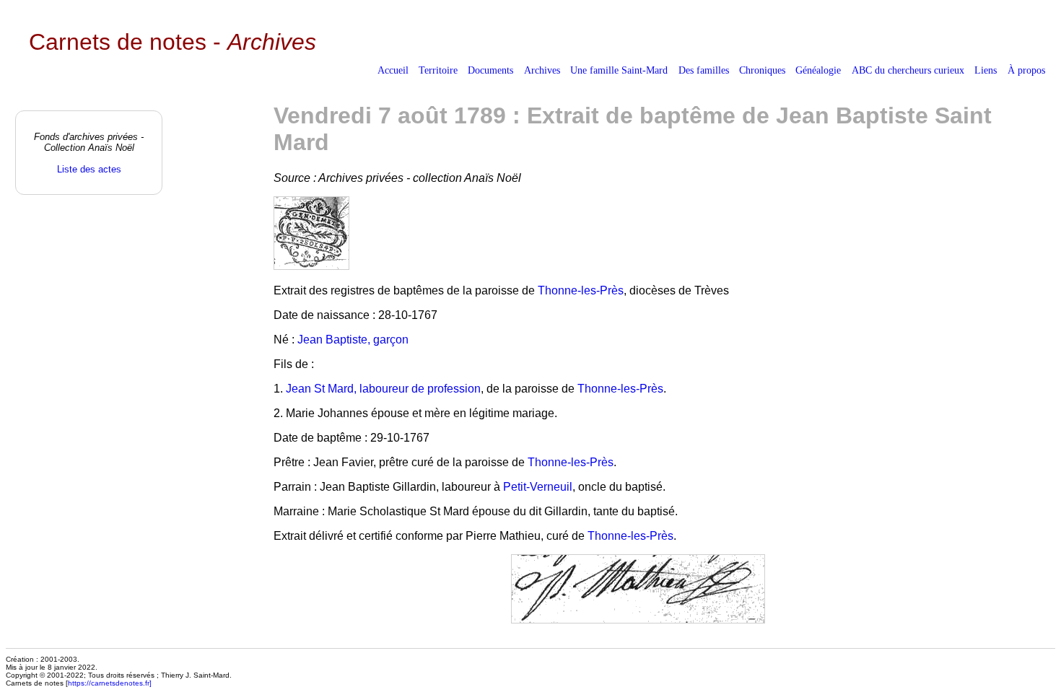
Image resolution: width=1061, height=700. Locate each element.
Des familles (703, 70)
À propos (1026, 70)
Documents (490, 70)
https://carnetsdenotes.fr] (110, 683)
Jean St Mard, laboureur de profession (383, 388)
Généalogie (818, 70)
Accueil (393, 70)
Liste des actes (89, 169)
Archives (542, 70)
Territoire (438, 70)
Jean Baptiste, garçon (353, 339)
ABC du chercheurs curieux (908, 70)
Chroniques (762, 70)
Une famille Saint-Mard (619, 70)
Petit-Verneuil (537, 487)
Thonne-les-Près (581, 290)
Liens (985, 70)
